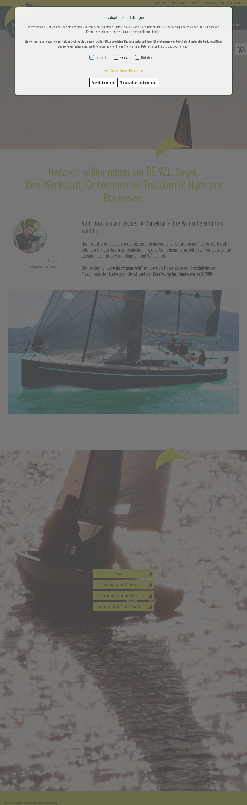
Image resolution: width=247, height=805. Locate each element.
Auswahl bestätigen (103, 83)
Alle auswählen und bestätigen (138, 83)
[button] (124, 71)
